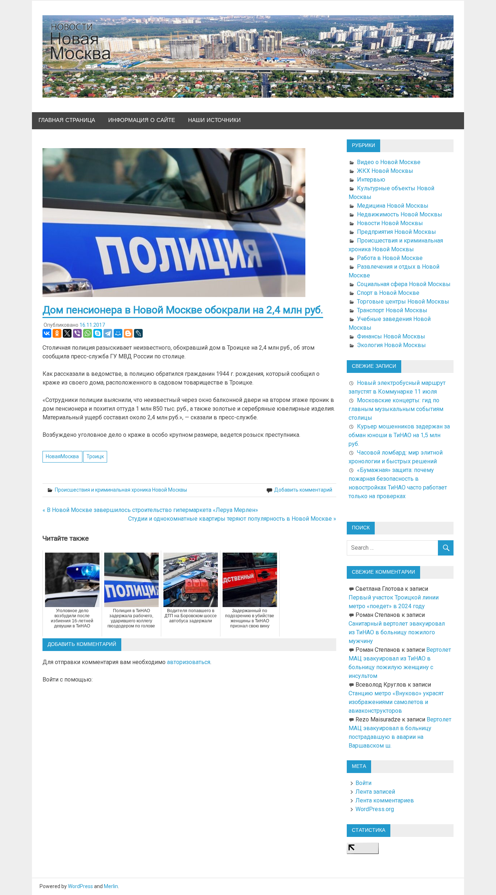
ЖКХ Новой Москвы (385, 170)
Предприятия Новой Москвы (396, 231)
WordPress (80, 886)
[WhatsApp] (87, 333)
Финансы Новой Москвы (391, 336)
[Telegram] (107, 333)
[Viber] (77, 333)
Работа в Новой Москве (390, 258)
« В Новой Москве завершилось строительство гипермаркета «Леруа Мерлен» (150, 510)
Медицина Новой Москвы (392, 205)
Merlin (111, 886)
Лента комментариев (384, 800)
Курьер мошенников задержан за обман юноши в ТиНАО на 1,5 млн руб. (399, 435)
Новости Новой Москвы (390, 223)
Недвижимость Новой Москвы (399, 214)
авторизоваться (188, 662)
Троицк (95, 456)
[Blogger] (128, 333)
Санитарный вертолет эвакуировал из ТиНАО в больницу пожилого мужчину (397, 632)
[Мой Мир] (118, 333)
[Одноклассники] (57, 333)
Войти (363, 783)
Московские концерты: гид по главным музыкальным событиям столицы (396, 409)
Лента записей (375, 791)
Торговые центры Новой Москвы (403, 301)
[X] (67, 333)
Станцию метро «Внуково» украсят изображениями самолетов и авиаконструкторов (396, 702)
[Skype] (97, 333)
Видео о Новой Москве (388, 162)
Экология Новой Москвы (391, 345)
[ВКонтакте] (46, 333)
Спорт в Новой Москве (388, 292)
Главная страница (66, 120)
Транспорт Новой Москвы (392, 310)
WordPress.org (374, 809)
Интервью (371, 179)
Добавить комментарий (303, 490)
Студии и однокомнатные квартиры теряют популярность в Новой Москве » (232, 518)
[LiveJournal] (138, 333)
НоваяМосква (62, 456)
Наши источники (214, 120)
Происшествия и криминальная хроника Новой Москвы (121, 490)
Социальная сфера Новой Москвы (404, 284)
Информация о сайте (141, 120)
